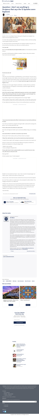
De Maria (8, 14)
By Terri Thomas (19, 347)
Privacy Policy (6, 406)
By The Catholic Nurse (19, 366)
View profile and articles (31, 251)
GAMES (25, 3)
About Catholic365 (7, 392)
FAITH (12, 3)
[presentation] (2, 294)
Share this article (32, 193)
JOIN (29, 3)
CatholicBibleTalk (25, 249)
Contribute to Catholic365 (8, 395)
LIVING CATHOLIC (19, 3)
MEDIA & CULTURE (6, 3)
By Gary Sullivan (19, 351)
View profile (11, 15)
